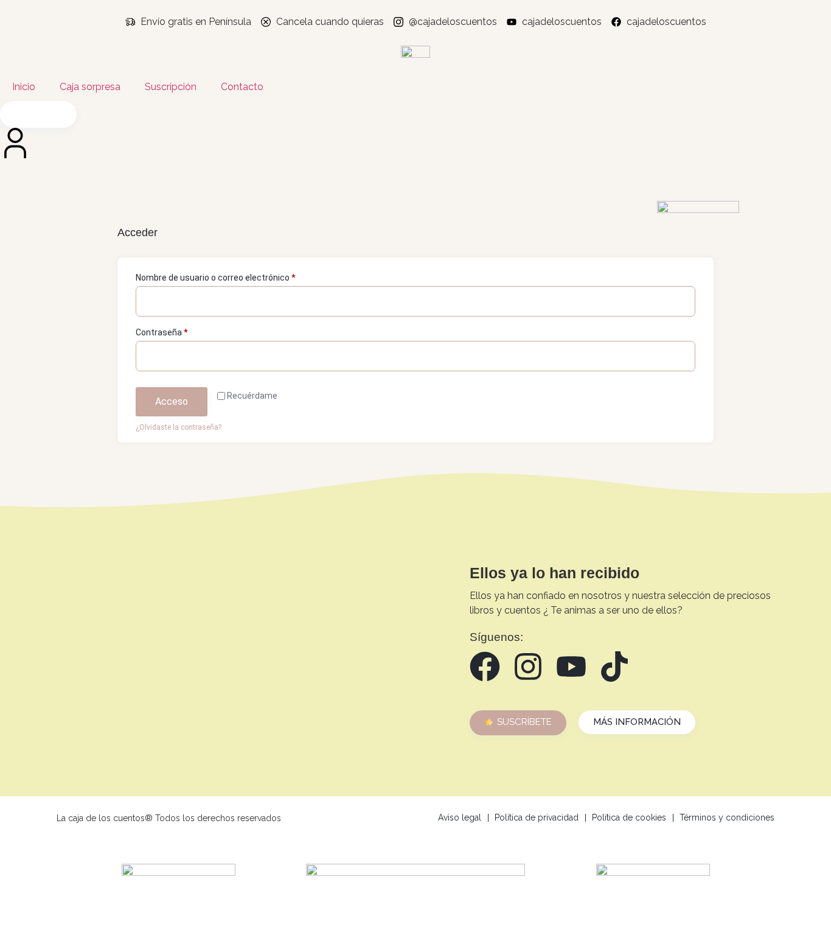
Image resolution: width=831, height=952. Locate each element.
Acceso (171, 401)
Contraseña (182, 330)
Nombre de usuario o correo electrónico (236, 275)
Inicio (23, 87)
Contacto (242, 87)
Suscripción (170, 87)
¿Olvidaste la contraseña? (178, 427)
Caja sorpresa (90, 87)
